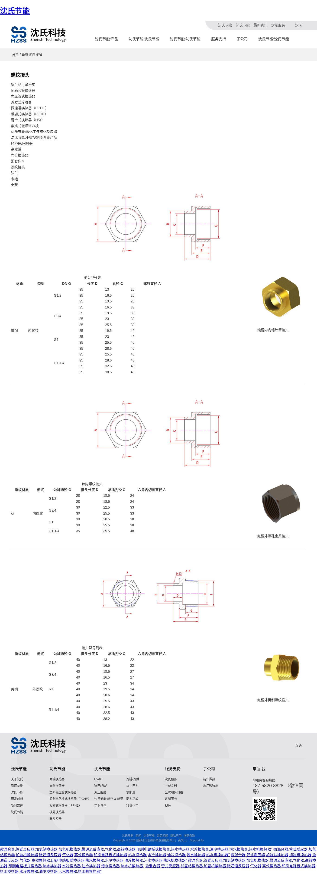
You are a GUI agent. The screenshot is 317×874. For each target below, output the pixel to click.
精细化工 (132, 805)
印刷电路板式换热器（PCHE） (70, 799)
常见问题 (162, 835)
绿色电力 (132, 785)
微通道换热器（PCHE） (30, 108)
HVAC (98, 779)
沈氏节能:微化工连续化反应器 (34, 132)
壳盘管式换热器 (23, 96)
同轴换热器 (57, 779)
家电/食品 (100, 785)
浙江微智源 (210, 785)
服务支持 (218, 39)
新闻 (138, 835)
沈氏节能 (15, 11)
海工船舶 (100, 792)
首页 (15, 55)
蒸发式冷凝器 (21, 102)
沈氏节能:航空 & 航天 (108, 799)
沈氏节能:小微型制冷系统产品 (34, 137)
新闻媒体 (17, 805)
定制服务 (278, 25)
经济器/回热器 (22, 143)
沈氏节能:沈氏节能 (144, 39)
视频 (168, 805)
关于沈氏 (17, 779)
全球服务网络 (174, 792)
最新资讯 (261, 25)
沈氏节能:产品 (106, 39)
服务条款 (189, 835)
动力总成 (132, 799)
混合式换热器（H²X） (28, 120)
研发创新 (17, 799)
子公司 (242, 39)
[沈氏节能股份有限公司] (39, 34)
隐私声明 (175, 835)
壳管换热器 (19, 155)
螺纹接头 (18, 167)
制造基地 (17, 785)
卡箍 (14, 179)
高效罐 (16, 149)
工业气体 (100, 805)
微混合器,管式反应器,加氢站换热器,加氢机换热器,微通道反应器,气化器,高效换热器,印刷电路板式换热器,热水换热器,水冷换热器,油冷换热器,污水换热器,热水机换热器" (136, 849)
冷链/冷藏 (132, 779)
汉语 (298, 25)
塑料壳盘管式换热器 (63, 792)
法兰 (14, 173)
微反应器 (55, 819)
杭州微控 (209, 779)
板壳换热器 (57, 812)
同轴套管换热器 (23, 90)
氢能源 (130, 792)
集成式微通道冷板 (25, 126)
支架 (14, 185)
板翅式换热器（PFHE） (29, 114)
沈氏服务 (171, 779)
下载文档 (171, 785)
